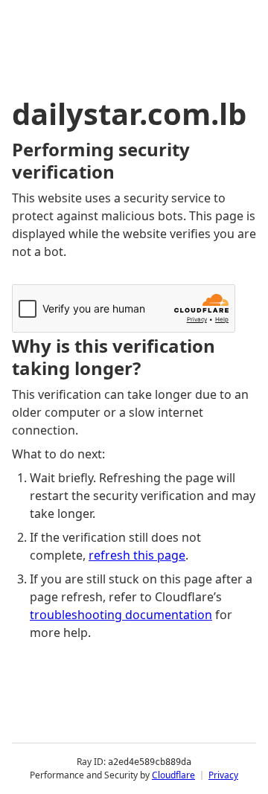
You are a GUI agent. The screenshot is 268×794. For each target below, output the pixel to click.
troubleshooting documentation (121, 614)
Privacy (223, 775)
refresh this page (137, 555)
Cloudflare (173, 775)
